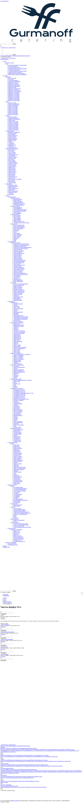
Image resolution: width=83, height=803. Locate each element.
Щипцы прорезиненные (18, 292)
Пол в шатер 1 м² (17, 540)
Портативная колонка (18, 429)
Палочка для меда (17, 427)
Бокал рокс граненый (18, 228)
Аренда (7, 195)
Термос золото (16, 352)
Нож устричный (17, 414)
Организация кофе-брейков (14, 81)
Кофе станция (11, 189)
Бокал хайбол (16, 229)
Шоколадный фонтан (13, 135)
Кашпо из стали (16, 447)
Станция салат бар (12, 166)
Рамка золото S (16, 482)
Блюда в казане (11, 160)
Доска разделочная (17, 412)
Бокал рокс (15, 230)
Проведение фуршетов (13, 118)
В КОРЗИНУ (3, 614)
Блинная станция (12, 136)
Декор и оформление (13, 442)
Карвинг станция (12, 158)
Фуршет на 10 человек (13, 121)
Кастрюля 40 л (16, 408)
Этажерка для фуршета (18, 267)
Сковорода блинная (17, 403)
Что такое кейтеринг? (13, 66)
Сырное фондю (11, 155)
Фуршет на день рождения (14, 119)
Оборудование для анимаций (17, 364)
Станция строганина (12, 162)
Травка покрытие (17, 459)
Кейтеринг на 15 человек (13, 94)
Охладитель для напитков (19, 330)
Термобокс (15, 362)
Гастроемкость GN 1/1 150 (19, 394)
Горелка (15, 374)
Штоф (14, 240)
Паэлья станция (11, 181)
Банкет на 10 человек (13, 106)
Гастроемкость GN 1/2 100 (19, 395)
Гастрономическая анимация (7, 768)
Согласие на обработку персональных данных (30, 787)
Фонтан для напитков (13, 190)
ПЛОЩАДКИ (15, 55)
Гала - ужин (11, 79)
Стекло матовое (16, 263)
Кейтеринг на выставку (13, 83)
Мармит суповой (17, 360)
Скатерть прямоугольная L (19, 509)
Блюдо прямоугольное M (18, 268)
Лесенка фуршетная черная (19, 260)
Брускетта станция (12, 163)
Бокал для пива (16, 236)
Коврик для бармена (17, 287)
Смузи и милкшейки (23, 777)
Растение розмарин (17, 453)
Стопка (15, 232)
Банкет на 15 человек (13, 107)
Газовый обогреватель (18, 537)
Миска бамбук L (17, 297)
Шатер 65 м (16, 534)
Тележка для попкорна (18, 369)
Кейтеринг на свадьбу (13, 82)
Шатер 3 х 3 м (16, 530)
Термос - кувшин (17, 344)
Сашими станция (12, 169)
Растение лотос (16, 479)
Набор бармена (16, 346)
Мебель (12, 486)
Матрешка (15, 470)
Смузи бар (10, 193)
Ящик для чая (16, 350)
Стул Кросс (16, 497)
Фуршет (7, 115)
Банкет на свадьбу (12, 102)
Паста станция (11, 173)
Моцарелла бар (11, 167)
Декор (12, 443)
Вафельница (16, 373)
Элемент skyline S (17, 254)
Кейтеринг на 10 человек (13, 93)
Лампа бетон (16, 466)
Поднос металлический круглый (20, 274)
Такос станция (11, 178)
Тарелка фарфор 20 (17, 207)
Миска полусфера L (17, 409)
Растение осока (16, 455)
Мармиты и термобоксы (16, 353)
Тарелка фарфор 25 (17, 208)
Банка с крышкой (17, 457)
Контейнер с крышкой (18, 400)
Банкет (7, 101)
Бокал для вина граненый (19, 227)
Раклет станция (11, 168)
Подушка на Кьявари (18, 499)
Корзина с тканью (17, 286)
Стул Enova (16, 493)
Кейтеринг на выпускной (14, 85)
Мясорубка (15, 314)
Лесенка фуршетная (17, 259)
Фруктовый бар (11, 134)
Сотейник (15, 404)
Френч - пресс (16, 340)
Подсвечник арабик (17, 481)
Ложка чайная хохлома (18, 469)
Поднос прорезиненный (18, 285)
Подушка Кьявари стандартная (20, 500)
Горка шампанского (12, 192)
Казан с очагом (16, 381)
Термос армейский (17, 363)
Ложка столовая (17, 218)
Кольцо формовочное (18, 422)
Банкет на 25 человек (13, 109)
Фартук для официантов (18, 520)
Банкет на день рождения (14, 103)
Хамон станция (11, 153)
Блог (7, 63)
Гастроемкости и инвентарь (17, 388)
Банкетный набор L (17, 199)
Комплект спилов (17, 279)
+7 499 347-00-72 (4, 47)
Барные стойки (14, 503)
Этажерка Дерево (17, 266)
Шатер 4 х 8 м (16, 533)
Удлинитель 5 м (16, 439)
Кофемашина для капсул (18, 324)
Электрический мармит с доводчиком (21, 354)
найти (14, 43)
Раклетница (16, 375)
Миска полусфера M (18, 410)
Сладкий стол (11, 143)
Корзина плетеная (17, 461)
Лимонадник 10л (17, 336)
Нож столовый (16, 216)
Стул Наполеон (16, 495)
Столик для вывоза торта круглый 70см (22, 527)
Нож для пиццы (17, 413)
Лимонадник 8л (16, 335)
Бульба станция (11, 170)
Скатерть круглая (17, 508)
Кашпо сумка (16, 444)
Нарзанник (15, 423)
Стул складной (16, 491)
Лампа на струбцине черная (19, 468)
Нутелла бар (11, 146)
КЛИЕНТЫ (21, 55)
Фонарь (15, 474)
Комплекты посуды (15, 198)
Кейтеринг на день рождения (14, 91)
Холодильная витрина (18, 315)
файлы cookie (14, 800)
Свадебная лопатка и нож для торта (21, 222)
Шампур (15, 386)
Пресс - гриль (16, 307)
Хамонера (15, 376)
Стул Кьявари (16, 496)
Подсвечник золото (17, 480)
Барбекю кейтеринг (18, 748)
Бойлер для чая (16, 323)
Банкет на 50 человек (13, 113)
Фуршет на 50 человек (13, 128)
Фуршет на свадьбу (12, 116)
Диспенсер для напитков (18, 333)
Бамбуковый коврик (17, 415)
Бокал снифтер (16, 233)
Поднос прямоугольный (18, 253)
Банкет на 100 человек (13, 114)
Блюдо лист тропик (17, 252)
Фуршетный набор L (18, 201)
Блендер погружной (17, 321)
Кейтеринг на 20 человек (13, 95)
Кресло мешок (16, 502)
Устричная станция (12, 156)
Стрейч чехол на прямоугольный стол (21, 513)
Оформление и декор (13, 544)
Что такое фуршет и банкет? (14, 67)
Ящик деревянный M (18, 281)
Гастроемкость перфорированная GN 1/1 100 (23, 393)
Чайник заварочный (17, 341)
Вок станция (11, 150)
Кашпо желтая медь (17, 448)
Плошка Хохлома (17, 471)
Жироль (15, 377)
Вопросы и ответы (10, 62)
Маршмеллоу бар (12, 145)
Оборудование (11, 301)
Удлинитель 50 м (17, 441)
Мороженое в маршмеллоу (14, 132)
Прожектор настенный (18, 538)
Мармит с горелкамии (18, 356)
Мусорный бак (16, 437)
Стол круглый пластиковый (19, 489)
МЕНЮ (10, 55)
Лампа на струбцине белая (19, 467)
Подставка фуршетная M (18, 261)
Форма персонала (15, 519)
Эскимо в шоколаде (12, 138)
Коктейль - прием (12, 78)
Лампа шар (15, 464)
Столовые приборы (15, 214)
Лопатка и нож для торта (19, 221)
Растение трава (16, 451)
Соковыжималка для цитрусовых (20, 316)
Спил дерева (16, 277)
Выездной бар (9, 183)
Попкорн (10, 141)
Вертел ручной (16, 383)
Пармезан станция (12, 172)
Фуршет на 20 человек (13, 123)
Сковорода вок (16, 402)
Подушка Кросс (16, 501)
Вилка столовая (16, 215)
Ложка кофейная (17, 219)
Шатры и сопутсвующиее (16, 529)
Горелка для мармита (18, 357)
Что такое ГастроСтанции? (14, 69)
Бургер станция (11, 149)
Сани (14, 473)
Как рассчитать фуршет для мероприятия (17, 65)
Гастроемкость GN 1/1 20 (19, 389)
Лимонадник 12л (17, 337)
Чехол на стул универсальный (20, 514)
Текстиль (13, 507)
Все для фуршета (12, 241)
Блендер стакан (16, 320)
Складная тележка (17, 433)
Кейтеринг (8, 76)
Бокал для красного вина (19, 225)
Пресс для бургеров (17, 421)
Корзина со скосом (17, 288)
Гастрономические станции (12, 148)
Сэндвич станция (12, 182)
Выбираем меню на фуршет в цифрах (16, 73)
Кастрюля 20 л (16, 407)
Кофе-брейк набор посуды (19, 203)
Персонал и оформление (11, 542)
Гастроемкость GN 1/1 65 (19, 390)
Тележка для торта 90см (18, 526)
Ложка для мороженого (18, 424)
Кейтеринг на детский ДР (14, 92)
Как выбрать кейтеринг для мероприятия (17, 68)
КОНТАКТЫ (27, 55)
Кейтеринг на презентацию (14, 88)
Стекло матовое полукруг (19, 265)
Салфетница (16, 295)
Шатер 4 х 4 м (16, 531)
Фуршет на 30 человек (13, 126)
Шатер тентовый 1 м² (18, 536)
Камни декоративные (18, 460)
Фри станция (11, 159)
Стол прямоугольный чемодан (20, 488)
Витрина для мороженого (19, 367)
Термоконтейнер (17, 361)
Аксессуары (13, 282)
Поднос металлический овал (19, 273)
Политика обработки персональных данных (10, 787)
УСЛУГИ (6, 55)
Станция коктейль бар (13, 188)
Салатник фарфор (17, 213)
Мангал (15, 382)
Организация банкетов (13, 105)
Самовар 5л (16, 329)
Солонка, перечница (18, 293)
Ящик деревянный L (18, 280)
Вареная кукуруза (12, 140)
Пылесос (15, 435)
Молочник (15, 342)
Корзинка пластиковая (18, 289)
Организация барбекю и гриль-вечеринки (17, 71)
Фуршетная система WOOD (19, 246)
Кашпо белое (16, 446)
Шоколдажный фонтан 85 (19, 372)
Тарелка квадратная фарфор (19, 210)
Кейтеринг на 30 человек (13, 98)
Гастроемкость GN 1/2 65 (19, 396)
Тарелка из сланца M (18, 272)
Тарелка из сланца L (18, 270)
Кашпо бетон (16, 449)
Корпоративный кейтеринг (14, 86)
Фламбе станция (11, 174)
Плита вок (15, 309)
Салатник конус (17, 212)
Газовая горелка (17, 436)
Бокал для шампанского (18, 226)
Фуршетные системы (15, 242)
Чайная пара (16, 237)
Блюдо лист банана (17, 249)
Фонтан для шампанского (19, 348)
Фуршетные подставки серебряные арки (22, 247)
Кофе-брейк (24, 748)
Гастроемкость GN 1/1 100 (19, 392)
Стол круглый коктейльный (19, 490)
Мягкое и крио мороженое (18, 764)
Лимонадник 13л (17, 339)
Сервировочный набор (18, 205)
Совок (14, 426)
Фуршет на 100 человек (13, 129)
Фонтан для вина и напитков (19, 347)
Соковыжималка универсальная (20, 317)
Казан (14, 384)
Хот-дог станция (12, 152)
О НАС (2, 55)
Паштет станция (11, 165)
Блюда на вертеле (12, 161)
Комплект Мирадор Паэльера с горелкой (22, 380)
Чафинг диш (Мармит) (18, 355)
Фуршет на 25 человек (13, 125)
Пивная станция (11, 187)
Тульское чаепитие (12, 147)
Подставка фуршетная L (18, 262)
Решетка (15, 387)
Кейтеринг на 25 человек (13, 96)
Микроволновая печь (18, 312)
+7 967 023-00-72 (12, 47)
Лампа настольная (17, 463)
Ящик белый (16, 475)
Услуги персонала (12, 543)
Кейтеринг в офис (12, 87)
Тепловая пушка (17, 434)
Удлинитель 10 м (17, 440)
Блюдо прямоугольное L (18, 269)
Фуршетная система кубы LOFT (20, 248)
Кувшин (15, 239)
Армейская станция (12, 176)
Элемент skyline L (17, 256)
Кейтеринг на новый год (13, 89)
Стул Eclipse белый (17, 494)
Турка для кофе (16, 349)
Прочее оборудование (16, 428)
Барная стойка (16, 506)
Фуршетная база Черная (18, 250)
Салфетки (15, 517)
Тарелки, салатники (15, 206)
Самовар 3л (16, 327)
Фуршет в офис (11, 120)
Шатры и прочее (12, 528)
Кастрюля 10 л (16, 406)
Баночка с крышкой (17, 456)
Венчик (15, 420)
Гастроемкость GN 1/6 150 (19, 397)
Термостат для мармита (18, 359)
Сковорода (15, 401)
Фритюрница (16, 306)
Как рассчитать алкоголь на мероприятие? (17, 74)
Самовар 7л (16, 328)
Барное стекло (14, 223)
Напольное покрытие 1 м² (19, 541)
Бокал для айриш (17, 235)
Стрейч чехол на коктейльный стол (21, 511)
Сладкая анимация (10, 130)
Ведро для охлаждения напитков (20, 283)
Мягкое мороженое (12, 133)
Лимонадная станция (13, 186)
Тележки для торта (15, 522)
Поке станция (11, 180)
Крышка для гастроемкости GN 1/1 (21, 399)
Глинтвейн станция (12, 185)
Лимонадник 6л (16, 334)
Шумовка (15, 419)
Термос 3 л (15, 343)
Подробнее (3, 626)
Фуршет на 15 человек (13, 122)
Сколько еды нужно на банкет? (15, 72)
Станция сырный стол (13, 154)
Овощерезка (16, 313)
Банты (14, 516)
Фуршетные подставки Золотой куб (21, 245)
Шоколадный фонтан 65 (18, 370)
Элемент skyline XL (17, 257)
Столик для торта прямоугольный (20, 524)
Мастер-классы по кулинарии (14, 179)
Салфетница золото (17, 300)
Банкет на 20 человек (13, 108)
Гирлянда (15, 462)
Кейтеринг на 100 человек (14, 100)
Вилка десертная (17, 220)
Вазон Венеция (16, 450)
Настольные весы (17, 431)
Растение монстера (17, 476)
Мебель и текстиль (12, 484)
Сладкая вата (11, 142)
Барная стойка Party (17, 504)
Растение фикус (16, 477)
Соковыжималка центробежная (20, 319)
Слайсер (15, 310)
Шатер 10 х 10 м (17, 535)
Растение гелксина (17, 454)
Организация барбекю (13, 80)
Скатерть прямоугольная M (19, 510)
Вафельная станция (12, 139)
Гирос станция (11, 175)
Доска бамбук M (17, 276)
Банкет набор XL (17, 200)
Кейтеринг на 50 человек (13, 99)
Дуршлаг (15, 416)
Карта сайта (43, 787)
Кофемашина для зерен (18, 326)
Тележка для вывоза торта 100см (20, 523)
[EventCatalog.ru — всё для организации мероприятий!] (3, 789)
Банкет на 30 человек (13, 111)
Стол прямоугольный (18, 487)
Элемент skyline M (17, 255)
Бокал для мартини (17, 234)
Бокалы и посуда (12, 196)
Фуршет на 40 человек (13, 127)
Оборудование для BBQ (16, 379)
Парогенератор (16, 430)
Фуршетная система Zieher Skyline (21, 243)
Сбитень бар (11, 194)
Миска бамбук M (17, 299)
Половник (15, 417)
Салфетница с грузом (18, 296)
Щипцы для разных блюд (19, 290)
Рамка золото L (16, 483)
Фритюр (15, 305)
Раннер (15, 515)
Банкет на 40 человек (13, 112)
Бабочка (15, 521)
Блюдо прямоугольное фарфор (20, 209)
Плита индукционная (18, 308)
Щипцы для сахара (17, 294)
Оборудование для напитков (17, 322)
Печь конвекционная (18, 303)
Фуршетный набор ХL (18, 202)
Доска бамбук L (16, 275)
